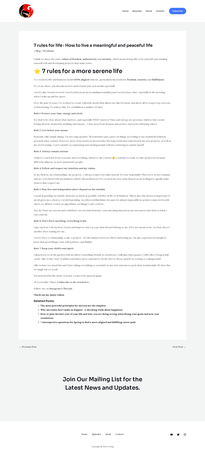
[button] (177, 11)
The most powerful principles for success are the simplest (73, 305)
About (149, 11)
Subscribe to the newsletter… (74, 282)
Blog (38, 50)
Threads (67, 288)
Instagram (55, 288)
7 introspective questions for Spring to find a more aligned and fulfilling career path (88, 322)
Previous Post (28, 346)
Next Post (179, 346)
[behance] (171, 434)
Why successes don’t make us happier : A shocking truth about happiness (81, 309)
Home (125, 11)
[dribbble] (185, 434)
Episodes (137, 11)
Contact (160, 11)
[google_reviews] (178, 434)
